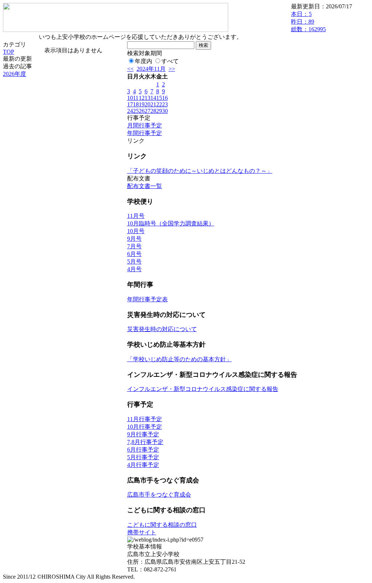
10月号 (136, 231)
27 (147, 111)
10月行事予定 (144, 427)
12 (142, 98)
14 (153, 98)
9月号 (134, 239)
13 (147, 98)
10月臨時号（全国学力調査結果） (170, 223)
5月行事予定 (143, 457)
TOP (8, 52)
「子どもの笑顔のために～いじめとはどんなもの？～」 (199, 171)
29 (159, 111)
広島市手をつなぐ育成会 (159, 495)
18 (136, 104)
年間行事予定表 (147, 299)
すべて (170, 61)
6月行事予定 (143, 450)
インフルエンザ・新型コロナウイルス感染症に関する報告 (202, 389)
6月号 (134, 254)
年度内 (143, 61)
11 (135, 98)
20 (147, 104)
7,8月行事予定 (145, 442)
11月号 (136, 216)
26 (142, 111)
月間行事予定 (144, 125)
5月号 (134, 261)
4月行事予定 (143, 465)
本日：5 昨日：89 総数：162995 (308, 21)
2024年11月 (151, 69)
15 (159, 98)
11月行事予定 (144, 419)
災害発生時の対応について (162, 329)
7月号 (134, 246)
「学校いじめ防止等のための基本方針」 (179, 359)
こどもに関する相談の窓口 (162, 525)
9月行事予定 (143, 434)
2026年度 (14, 74)
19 (142, 104)
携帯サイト (141, 532)
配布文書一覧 (144, 186)
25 (136, 111)
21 (153, 104)
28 (153, 111)
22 (159, 104)
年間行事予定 (144, 133)
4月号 (134, 269)
